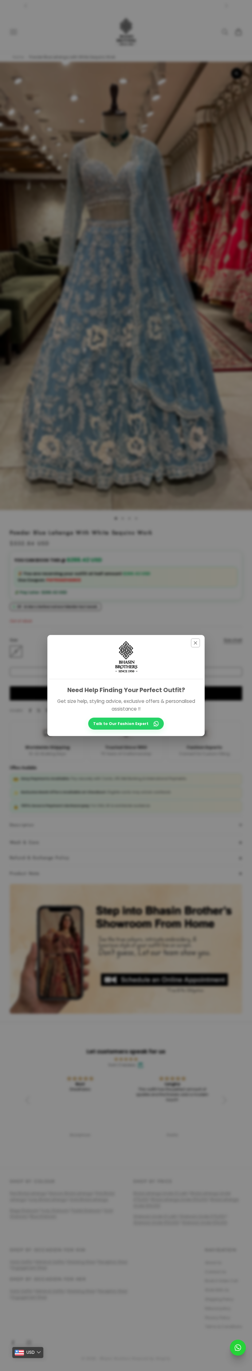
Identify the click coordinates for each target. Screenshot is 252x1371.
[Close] (195, 643)
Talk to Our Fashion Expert (120, 723)
